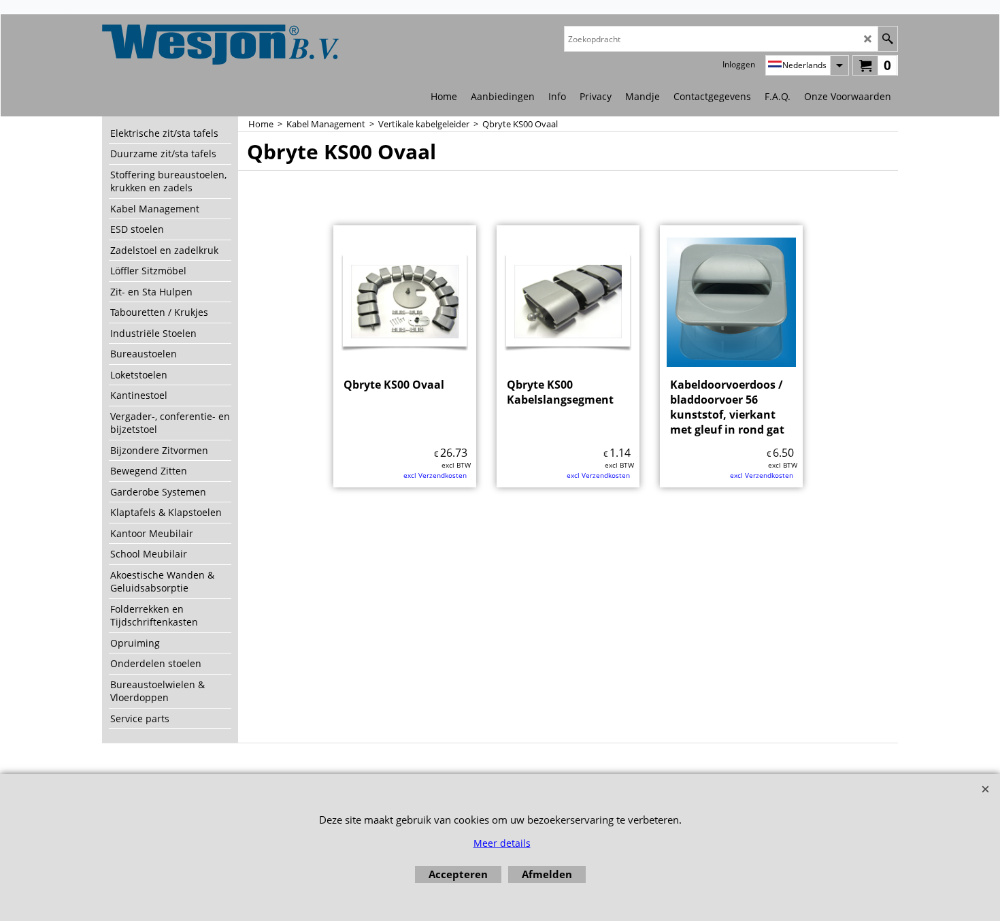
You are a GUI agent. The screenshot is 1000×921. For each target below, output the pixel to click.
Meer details (502, 843)
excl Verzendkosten (435, 475)
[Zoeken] (887, 39)
